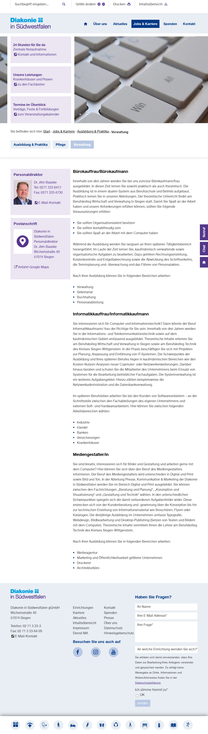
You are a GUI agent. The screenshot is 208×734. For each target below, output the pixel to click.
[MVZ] (44, 725)
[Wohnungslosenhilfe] (145, 725)
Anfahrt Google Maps (33, 267)
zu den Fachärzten (31, 84)
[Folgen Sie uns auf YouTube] (113, 652)
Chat (204, 248)
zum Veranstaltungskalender (38, 114)
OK (142, 695)
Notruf (204, 232)
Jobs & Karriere (64, 131)
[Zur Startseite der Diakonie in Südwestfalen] (31, 23)
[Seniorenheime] (58, 725)
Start (46, 131)
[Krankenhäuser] (30, 725)
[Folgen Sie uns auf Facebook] (78, 652)
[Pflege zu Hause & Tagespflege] (73, 725)
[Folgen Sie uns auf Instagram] (96, 652)
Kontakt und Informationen (37, 54)
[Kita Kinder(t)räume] (102, 725)
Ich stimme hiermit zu (151, 690)
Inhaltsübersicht (150, 4)
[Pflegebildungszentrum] (173, 725)
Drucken (119, 4)
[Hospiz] (159, 725)
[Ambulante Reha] (87, 725)
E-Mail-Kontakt (49, 203)
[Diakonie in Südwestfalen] (15, 725)
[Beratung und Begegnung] (116, 725)
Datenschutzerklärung (147, 683)
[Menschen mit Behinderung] (130, 725)
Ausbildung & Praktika (93, 131)
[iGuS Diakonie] (188, 725)
